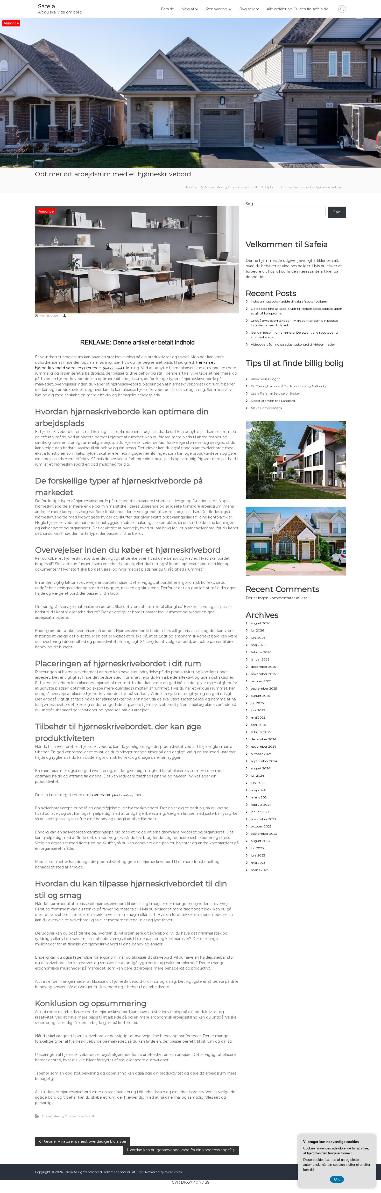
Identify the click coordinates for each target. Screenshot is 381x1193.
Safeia (46, 6)
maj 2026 (258, 645)
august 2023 (260, 841)
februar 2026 (261, 652)
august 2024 (260, 768)
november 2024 (263, 746)
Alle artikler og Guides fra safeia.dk (297, 9)
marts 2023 (260, 870)
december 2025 (263, 667)
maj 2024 (258, 790)
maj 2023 (258, 863)
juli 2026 (257, 630)
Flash (140, 1172)
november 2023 (263, 819)
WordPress (173, 1172)
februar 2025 (261, 732)
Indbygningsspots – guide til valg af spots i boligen (289, 301)
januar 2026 (260, 659)
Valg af (188, 9)
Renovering (216, 9)
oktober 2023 (261, 826)
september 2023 (264, 834)
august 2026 (260, 623)
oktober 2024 (261, 754)
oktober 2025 (261, 681)
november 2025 (263, 674)
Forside (167, 9)
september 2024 (264, 761)
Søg (249, 203)
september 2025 (264, 688)
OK (337, 1179)
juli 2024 (257, 775)
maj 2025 (258, 717)
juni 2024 (258, 783)
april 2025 (258, 725)
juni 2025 (258, 710)
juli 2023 (257, 848)
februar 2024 (261, 804)
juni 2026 (258, 638)
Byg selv (247, 9)
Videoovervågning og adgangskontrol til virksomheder (293, 344)
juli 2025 (257, 703)
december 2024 (263, 739)
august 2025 (260, 696)
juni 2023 (258, 855)
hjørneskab (100, 794)
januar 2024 (260, 812)
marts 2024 (260, 797)
